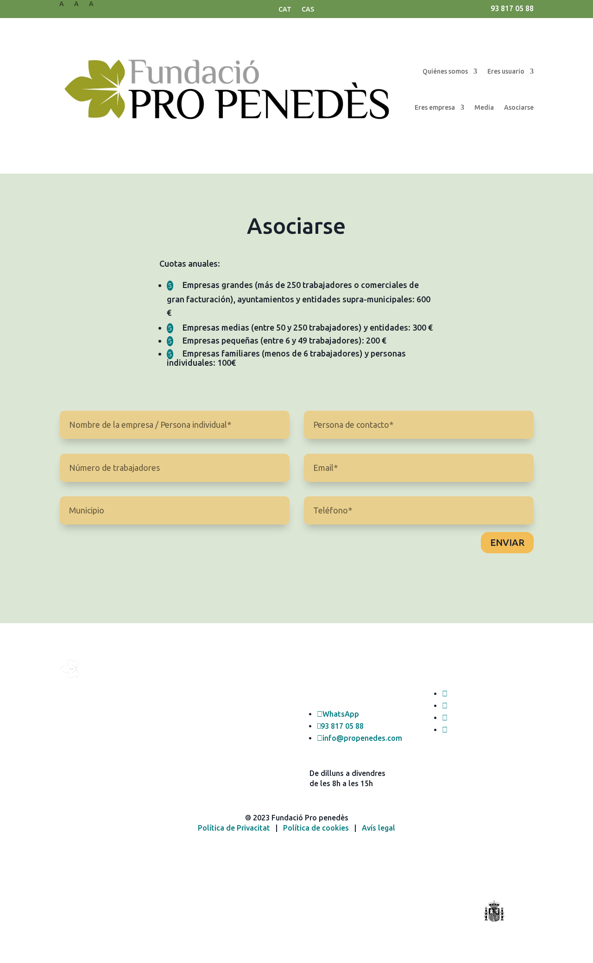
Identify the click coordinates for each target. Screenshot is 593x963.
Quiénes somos (445, 71)
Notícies (198, 711)
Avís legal (378, 828)
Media (484, 107)
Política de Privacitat (234, 828)
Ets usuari (201, 690)
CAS (308, 9)
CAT (284, 9)
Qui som (198, 679)
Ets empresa (205, 700)
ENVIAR (507, 542)
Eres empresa (435, 107)
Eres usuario (505, 71)
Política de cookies (316, 828)
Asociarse (519, 107)
